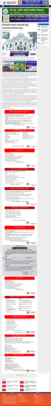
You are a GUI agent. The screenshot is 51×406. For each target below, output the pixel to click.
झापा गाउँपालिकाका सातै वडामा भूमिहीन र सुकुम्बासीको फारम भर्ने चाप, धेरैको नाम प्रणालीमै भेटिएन (44, 39)
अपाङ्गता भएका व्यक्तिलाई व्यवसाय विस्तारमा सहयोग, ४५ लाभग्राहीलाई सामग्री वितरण (44, 31)
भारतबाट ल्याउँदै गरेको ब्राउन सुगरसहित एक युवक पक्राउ (44, 35)
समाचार (12, 392)
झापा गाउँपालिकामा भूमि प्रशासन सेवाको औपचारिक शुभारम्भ (30, 390)
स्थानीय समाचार (37, 392)
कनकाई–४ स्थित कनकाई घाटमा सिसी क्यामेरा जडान (44, 27)
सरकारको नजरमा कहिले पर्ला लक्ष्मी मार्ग (44, 43)
